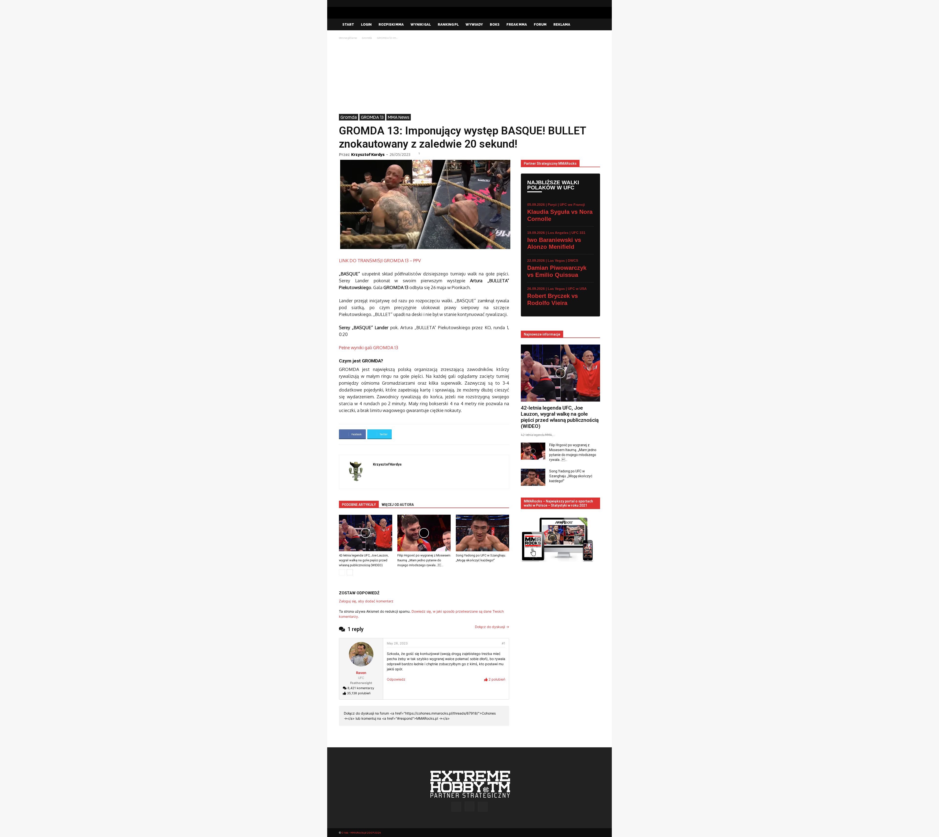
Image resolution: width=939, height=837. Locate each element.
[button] (594, 25)
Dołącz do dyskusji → (492, 627)
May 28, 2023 (397, 643)
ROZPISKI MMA (391, 24)
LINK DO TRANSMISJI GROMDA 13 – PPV (380, 260)
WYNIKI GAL (421, 24)
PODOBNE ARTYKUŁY (359, 505)
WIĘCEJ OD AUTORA (398, 505)
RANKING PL (448, 24)
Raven (361, 673)
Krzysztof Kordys (368, 154)
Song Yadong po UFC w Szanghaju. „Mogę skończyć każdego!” (570, 476)
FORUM (540, 24)
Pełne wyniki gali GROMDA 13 (368, 347)
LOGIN (366, 24)
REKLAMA (561, 24)
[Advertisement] (469, 77)
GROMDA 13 (372, 117)
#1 (503, 643)
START (348, 24)
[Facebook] (580, 3)
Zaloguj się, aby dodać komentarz (366, 601)
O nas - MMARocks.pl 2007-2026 (361, 832)
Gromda (367, 38)
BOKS (495, 24)
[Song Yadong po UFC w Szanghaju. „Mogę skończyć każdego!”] (482, 533)
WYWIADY (474, 24)
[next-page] (350, 572)
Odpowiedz (396, 679)
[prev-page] (342, 572)
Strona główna (348, 38)
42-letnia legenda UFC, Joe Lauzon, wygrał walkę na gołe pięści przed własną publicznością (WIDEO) (364, 560)
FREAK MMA (516, 24)
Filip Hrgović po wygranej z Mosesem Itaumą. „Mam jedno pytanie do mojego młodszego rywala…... (423, 560)
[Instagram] (588, 3)
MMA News (398, 117)
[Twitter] (596, 3)
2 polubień (496, 679)
